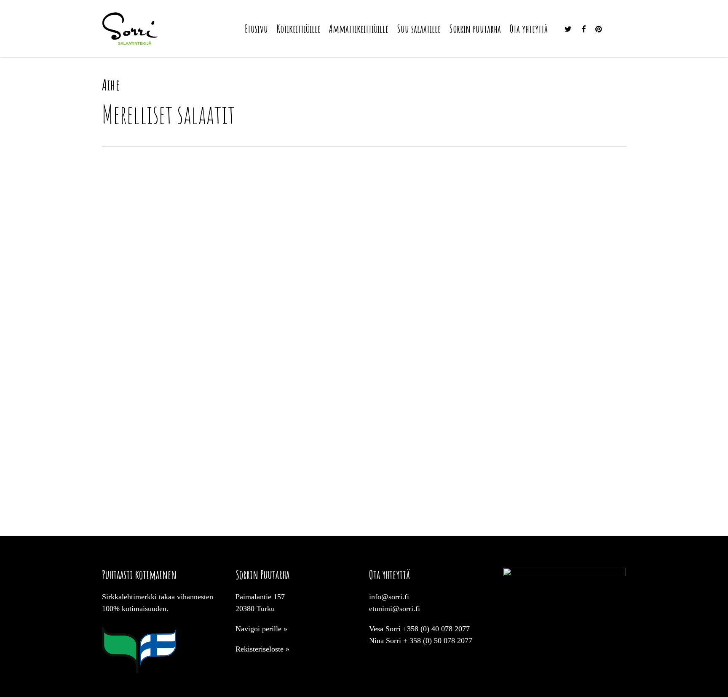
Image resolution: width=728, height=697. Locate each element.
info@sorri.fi (389, 597)
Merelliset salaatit (143, 491)
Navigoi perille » (261, 629)
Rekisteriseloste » (262, 649)
